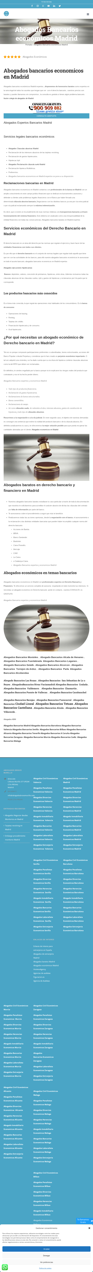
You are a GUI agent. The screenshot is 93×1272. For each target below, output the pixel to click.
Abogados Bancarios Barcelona (46, 725)
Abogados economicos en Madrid (45, 430)
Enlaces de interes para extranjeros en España (43, 948)
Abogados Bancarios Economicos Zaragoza (43, 1057)
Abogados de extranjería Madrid (43, 956)
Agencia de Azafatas (41, 981)
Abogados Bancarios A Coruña (55, 733)
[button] (89, 1228)
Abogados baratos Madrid (44, 961)
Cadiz (74, 737)
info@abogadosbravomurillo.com (19, 795)
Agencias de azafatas (42, 973)
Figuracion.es (38, 977)
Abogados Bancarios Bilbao (53, 729)
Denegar (46, 1256)
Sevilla (35, 729)
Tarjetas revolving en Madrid (13, 827)
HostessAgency (39, 969)
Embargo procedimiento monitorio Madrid (15, 838)
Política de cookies (45, 1268)
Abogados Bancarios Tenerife (26, 733)
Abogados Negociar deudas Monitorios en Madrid (16, 817)
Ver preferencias (46, 1262)
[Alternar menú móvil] (88, 14)
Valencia (48, 830)
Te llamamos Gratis (83, 1221)
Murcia (46, 737)
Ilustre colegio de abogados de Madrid (19, 98)
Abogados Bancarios (22, 729)
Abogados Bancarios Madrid (17, 725)
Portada (28, 44)
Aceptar (46, 1249)
